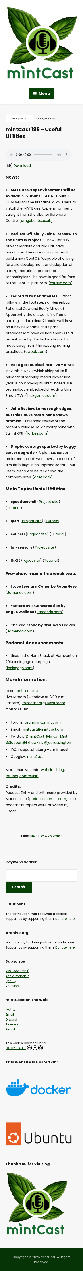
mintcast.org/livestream (43, 703)
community (29, 776)
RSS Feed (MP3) (17, 971)
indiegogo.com (20, 667)
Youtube (12, 986)
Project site (48, 501)
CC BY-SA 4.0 (16, 1048)
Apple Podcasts (17, 976)
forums (12, 776)
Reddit (10, 1029)
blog (60, 769)
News (42, 836)
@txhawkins (32, 742)
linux (33, 836)
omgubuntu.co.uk (36, 220)
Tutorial (13, 507)
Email (10, 1014)
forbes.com (37, 433)
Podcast (50, 118)
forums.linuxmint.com (42, 722)
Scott (30, 690)
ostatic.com (60, 283)
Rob (20, 690)
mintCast (35, 756)
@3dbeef (13, 742)
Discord (11, 1019)
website (48, 769)
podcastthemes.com (47, 798)
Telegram (13, 1024)
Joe (39, 690)
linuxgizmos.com (41, 395)
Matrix (10, 1009)
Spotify (11, 981)
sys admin (55, 836)
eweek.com (35, 351)
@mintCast (34, 736)
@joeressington (57, 742)
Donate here (65, 918)
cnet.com (42, 477)
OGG (39, 118)
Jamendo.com (19, 592)
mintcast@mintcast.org (42, 729)
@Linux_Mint (56, 736)
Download (22, 165)
